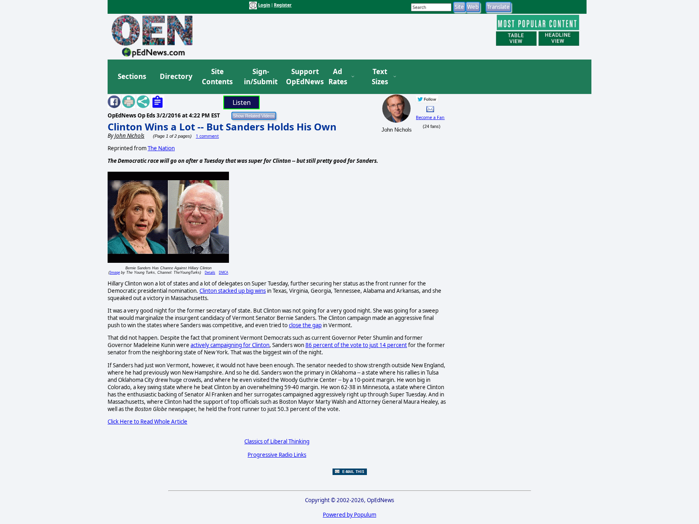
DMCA (223, 272)
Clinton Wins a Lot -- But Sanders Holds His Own (222, 126)
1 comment (207, 136)
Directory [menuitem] (175, 76)
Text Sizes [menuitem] (380, 77)
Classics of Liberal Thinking (276, 441)
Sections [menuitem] (132, 76)
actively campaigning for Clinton (230, 345)
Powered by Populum (349, 514)
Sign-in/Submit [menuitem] (259, 77)
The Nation (161, 148)
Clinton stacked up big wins (232, 290)
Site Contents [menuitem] (217, 77)
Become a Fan (430, 117)
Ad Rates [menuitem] (337, 77)
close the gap (305, 325)
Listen (242, 102)
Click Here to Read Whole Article (147, 421)
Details (210, 272)
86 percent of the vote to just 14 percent (356, 345)
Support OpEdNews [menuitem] (302, 77)
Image (115, 272)
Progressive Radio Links (277, 454)
